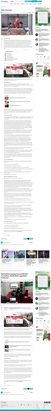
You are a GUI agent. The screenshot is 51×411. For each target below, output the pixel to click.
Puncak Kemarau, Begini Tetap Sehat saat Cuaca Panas (17, 97)
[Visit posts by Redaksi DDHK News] (1, 12)
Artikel (2, 400)
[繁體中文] (12, 1)
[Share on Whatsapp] (26, 12)
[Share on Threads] (28, 12)
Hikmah (8, 235)
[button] (31, 12)
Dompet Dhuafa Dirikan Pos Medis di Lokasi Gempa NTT (19, 260)
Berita (36, 28)
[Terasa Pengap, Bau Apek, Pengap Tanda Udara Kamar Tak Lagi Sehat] (7, 102)
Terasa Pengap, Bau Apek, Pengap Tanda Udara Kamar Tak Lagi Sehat (19, 101)
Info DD (8, 385)
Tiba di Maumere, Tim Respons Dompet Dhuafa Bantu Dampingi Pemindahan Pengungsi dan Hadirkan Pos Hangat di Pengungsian (31, 262)
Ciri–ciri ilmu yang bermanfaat (10, 57)
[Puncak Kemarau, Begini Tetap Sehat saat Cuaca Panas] (7, 98)
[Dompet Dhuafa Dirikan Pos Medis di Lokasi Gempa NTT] (19, 254)
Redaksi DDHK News (5, 12)
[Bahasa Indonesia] (10, 1)
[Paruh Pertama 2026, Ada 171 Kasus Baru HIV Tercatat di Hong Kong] (36, 39)
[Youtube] (44, 58)
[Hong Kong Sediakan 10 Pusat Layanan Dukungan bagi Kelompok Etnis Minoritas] (7, 254)
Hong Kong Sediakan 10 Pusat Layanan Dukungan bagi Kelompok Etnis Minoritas (6, 261)
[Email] (29, 12)
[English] (11, 1)
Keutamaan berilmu (8, 53)
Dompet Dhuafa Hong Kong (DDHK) (14, 307)
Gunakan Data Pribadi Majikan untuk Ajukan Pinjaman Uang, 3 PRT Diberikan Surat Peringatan (42, 30)
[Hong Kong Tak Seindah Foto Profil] (7, 105)
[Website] (29, 242)
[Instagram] (32, 242)
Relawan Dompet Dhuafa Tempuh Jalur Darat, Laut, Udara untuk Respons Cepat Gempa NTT (44, 261)
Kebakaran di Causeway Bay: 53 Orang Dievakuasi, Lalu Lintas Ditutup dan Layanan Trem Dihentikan (44, 45)
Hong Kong (39, 28)
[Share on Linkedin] (27, 12)
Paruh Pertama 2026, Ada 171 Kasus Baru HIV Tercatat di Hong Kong (44, 40)
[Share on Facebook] (23, 12)
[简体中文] (13, 1)
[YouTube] (31, 242)
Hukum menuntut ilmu (9, 54)
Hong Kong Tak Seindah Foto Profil (14, 105)
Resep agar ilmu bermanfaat (9, 60)
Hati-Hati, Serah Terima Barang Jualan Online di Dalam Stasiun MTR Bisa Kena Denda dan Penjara (44, 35)
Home (1, 270)
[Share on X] (25, 12)
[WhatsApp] (48, 58)
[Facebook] (30, 242)
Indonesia (17, 261)
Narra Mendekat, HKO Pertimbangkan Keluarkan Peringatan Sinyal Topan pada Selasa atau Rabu (44, 50)
